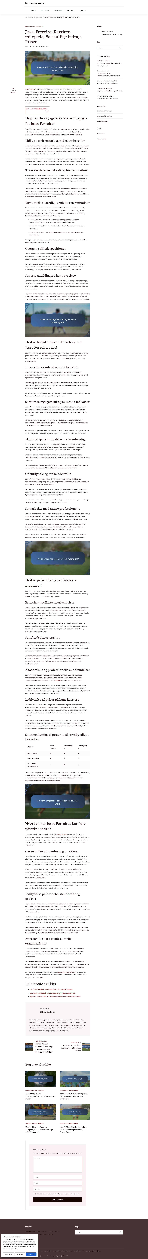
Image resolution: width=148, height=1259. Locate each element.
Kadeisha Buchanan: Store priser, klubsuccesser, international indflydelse (74, 1096)
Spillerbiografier (102, 121)
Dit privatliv (48, 1234)
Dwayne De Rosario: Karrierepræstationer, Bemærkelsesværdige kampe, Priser (108, 73)
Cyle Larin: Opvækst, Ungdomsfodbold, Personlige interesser (51, 989)
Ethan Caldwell (29, 46)
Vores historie (45, 10)
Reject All (20, 1254)
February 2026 (101, 139)
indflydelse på (62, 834)
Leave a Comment (13, 91)
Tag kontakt (58, 10)
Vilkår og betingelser (55, 1256)
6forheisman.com (35, 3)
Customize (8, 1254)
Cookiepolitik (30, 1231)
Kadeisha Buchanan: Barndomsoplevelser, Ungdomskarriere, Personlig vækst (109, 63)
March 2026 (100, 133)
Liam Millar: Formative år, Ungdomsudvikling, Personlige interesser (53, 993)
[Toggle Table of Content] (46, 111)
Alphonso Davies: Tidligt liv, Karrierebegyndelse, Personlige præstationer (55, 996)
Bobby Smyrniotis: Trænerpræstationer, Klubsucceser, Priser (40, 1096)
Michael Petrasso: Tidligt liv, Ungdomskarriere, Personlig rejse (107, 97)
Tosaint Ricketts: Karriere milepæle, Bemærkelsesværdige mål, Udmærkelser (39, 1129)
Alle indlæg (71, 10)
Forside (33, 10)
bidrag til (58, 680)
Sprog (81, 10)
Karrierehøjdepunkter (34, 27)
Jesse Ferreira (30, 89)
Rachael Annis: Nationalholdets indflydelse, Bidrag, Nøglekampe (107, 82)
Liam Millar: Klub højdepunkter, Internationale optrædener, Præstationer (73, 1129)
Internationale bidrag (104, 111)
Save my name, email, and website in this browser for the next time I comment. (57, 1193)
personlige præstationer (66, 972)
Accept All (31, 1254)
